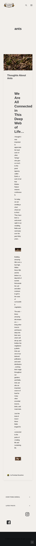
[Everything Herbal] (9, 5)
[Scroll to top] (32, 542)
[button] (31, 5)
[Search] (25, 5)
